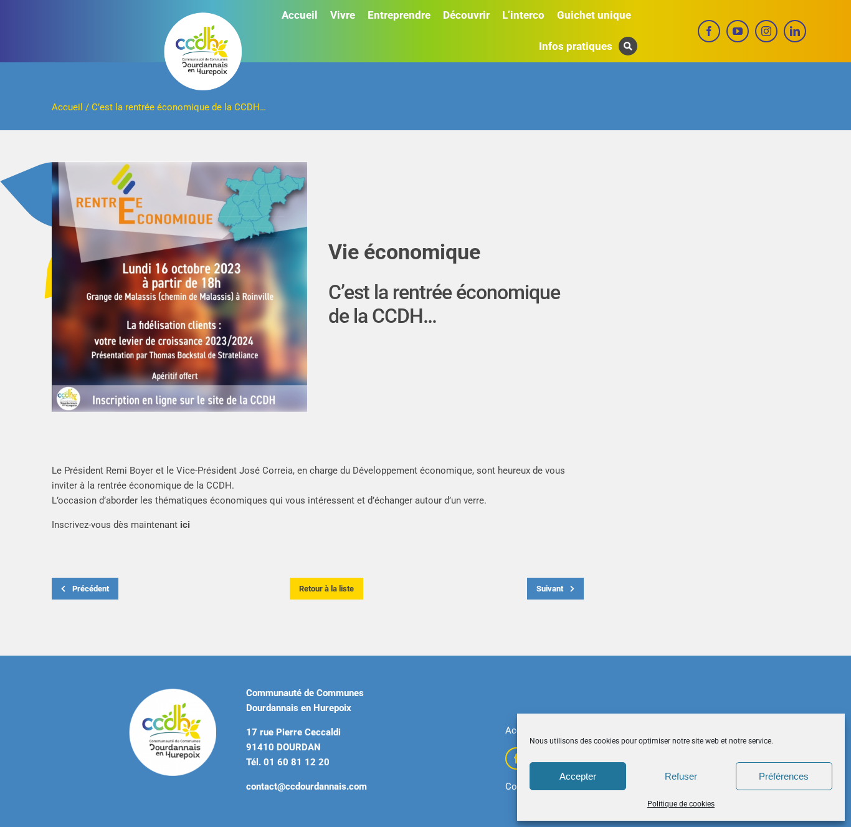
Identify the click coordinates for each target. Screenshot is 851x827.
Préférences (784, 776)
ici (185, 524)
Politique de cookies (681, 804)
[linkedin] (795, 31)
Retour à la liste (326, 588)
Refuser (681, 776)
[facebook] (709, 31)
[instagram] (766, 31)
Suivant (550, 588)
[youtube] (737, 31)
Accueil (67, 107)
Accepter (577, 776)
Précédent (89, 588)
